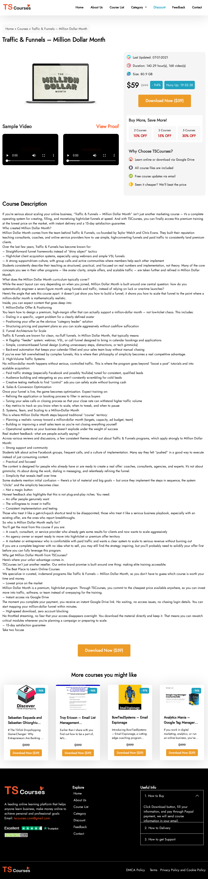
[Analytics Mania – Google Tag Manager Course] (182, 708)
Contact (197, 7)
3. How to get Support (160, 839)
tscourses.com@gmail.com (32, 818)
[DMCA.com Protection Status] (16, 836)
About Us (97, 7)
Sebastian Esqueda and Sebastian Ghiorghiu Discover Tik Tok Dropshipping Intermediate (25, 720)
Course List (117, 7)
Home (79, 7)
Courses (22, 28)
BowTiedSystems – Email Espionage (130, 720)
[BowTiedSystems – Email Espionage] (130, 708)
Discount (159, 7)
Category (139, 7)
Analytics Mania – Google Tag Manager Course (179, 720)
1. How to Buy (154, 795)
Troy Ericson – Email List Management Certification (77, 720)
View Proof (107, 126)
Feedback (178, 7)
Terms (153, 870)
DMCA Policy (135, 870)
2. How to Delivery (157, 828)
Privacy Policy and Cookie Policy (183, 870)
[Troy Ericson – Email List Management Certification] (78, 708)
